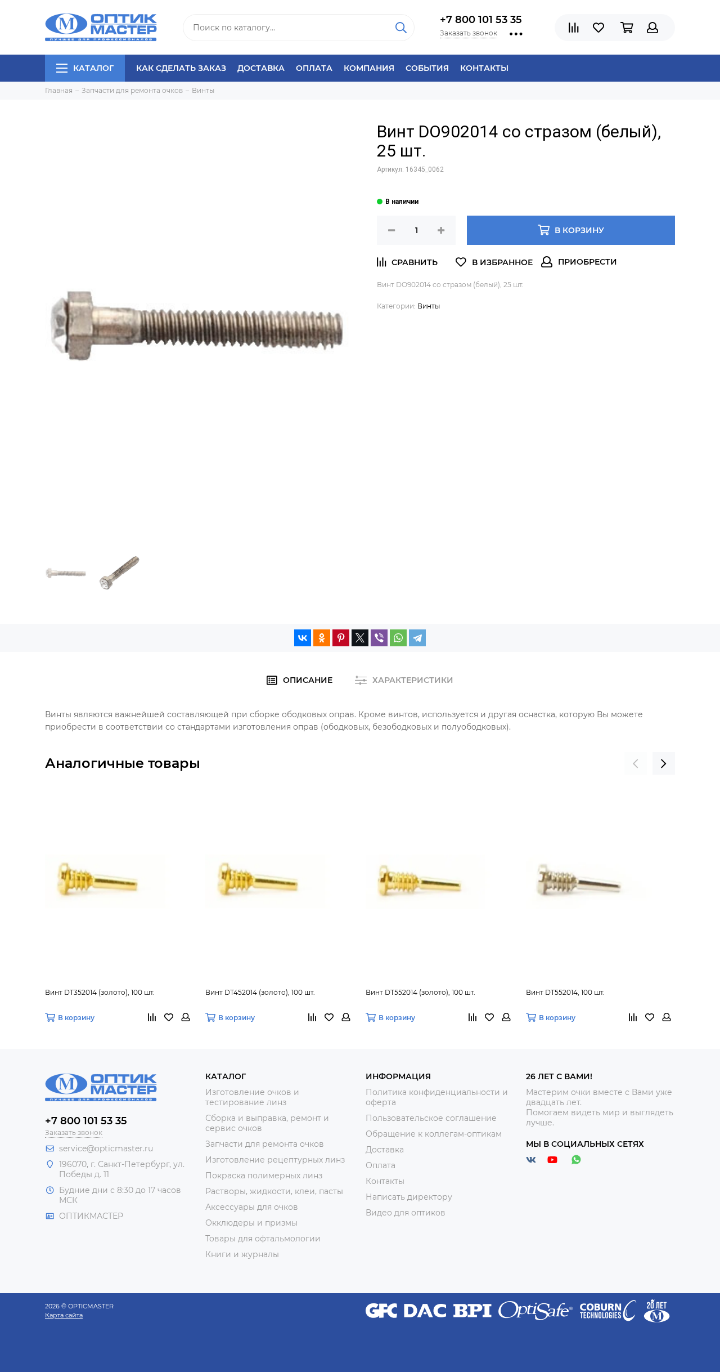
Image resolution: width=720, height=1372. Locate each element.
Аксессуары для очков (251, 1207)
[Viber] (379, 637)
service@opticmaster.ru (106, 1148)
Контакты (484, 68)
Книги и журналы (242, 1254)
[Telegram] (417, 637)
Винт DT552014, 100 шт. (565, 992)
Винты (428, 306)
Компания (369, 68)
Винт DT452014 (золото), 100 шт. (260, 992)
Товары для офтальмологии (263, 1239)
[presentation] (635, 763)
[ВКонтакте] (302, 637)
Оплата (314, 68)
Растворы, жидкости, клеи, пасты (274, 1191)
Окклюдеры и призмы (251, 1223)
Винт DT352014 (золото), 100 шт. (100, 992)
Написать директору (409, 1197)
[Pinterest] (340, 637)
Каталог (93, 68)
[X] (360, 637)
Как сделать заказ (181, 68)
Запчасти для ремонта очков (264, 1144)
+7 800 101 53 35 (481, 20)
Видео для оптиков (406, 1213)
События (427, 68)
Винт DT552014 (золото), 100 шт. (420, 992)
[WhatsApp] (398, 637)
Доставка (261, 68)
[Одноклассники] (321, 637)
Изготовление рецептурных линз (275, 1160)
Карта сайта (64, 1315)
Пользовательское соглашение (431, 1118)
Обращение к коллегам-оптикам (434, 1134)
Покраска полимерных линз (263, 1175)
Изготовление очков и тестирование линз (252, 1097)
